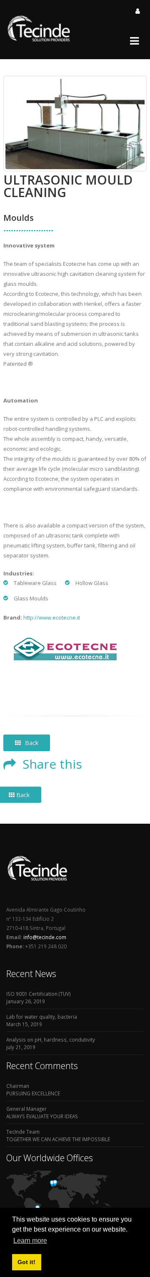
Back (31, 743)
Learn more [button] (30, 1240)
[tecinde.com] (39, 40)
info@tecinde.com (44, 937)
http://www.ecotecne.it (51, 617)
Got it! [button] (26, 1262)
